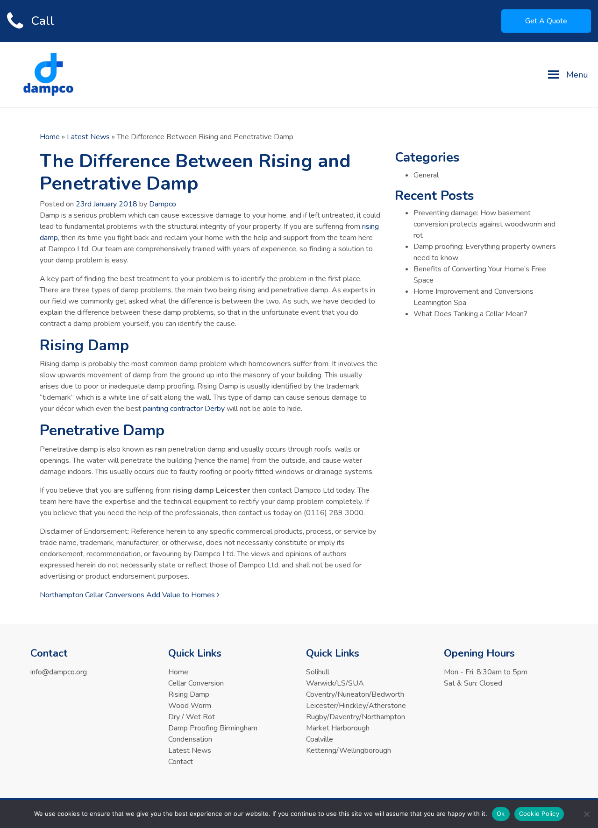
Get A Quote (546, 21)
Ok (501, 813)
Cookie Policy (539, 813)
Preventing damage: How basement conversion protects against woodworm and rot (484, 224)
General (426, 175)
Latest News (88, 137)
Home (50, 137)
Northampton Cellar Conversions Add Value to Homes (128, 595)
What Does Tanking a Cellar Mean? (470, 314)
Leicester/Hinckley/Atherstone (356, 706)
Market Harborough (338, 728)
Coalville (319, 739)
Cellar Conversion (196, 683)
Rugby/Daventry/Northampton (355, 717)
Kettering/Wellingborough (348, 750)
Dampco (162, 204)
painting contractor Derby (184, 408)
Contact (180, 762)
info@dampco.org (58, 672)
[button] (577, 74)
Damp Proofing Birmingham (212, 728)
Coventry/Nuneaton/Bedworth (355, 694)
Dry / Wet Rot (191, 717)
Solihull (317, 672)
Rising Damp (188, 694)
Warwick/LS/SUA (335, 683)
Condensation (190, 739)
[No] (586, 814)
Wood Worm (189, 706)
